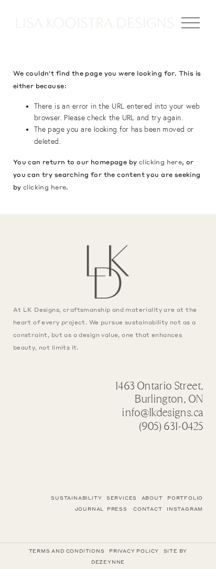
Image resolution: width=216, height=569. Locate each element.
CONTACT (148, 509)
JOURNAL (89, 509)
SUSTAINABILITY (76, 498)
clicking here (160, 161)
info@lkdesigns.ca (162, 412)
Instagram (185, 509)
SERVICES (121, 498)
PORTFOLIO (185, 498)
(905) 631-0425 (170, 426)
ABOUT (152, 498)
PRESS (117, 509)
